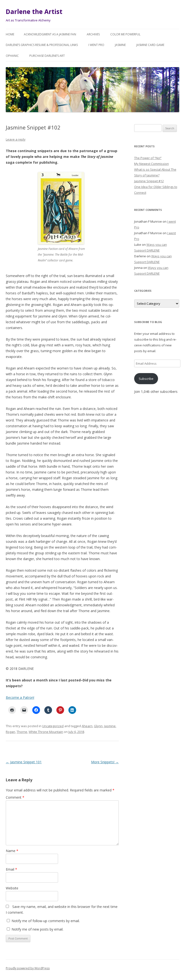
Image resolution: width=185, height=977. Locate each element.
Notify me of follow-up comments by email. (46, 921)
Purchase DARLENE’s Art (47, 56)
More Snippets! (105, 762)
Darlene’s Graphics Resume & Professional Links (42, 45)
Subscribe (146, 378)
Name (12, 850)
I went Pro (96, 45)
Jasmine (120, 45)
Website (12, 888)
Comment (15, 797)
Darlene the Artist (34, 11)
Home (10, 34)
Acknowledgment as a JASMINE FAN (50, 34)
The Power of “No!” (148, 158)
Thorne (22, 732)
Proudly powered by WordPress (28, 968)
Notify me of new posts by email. (37, 929)
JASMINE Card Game (150, 45)
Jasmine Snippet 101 (24, 762)
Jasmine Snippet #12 (149, 181)
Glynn (98, 726)
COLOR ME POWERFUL (125, 34)
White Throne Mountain (46, 732)
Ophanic (12, 56)
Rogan (10, 732)
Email (11, 869)
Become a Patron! (20, 697)
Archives (93, 34)
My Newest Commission (151, 164)
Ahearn (87, 726)
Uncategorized (53, 726)
